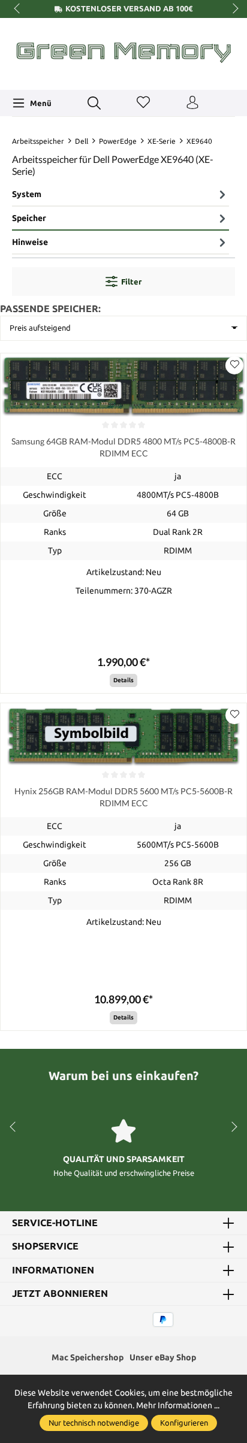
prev (18, 9)
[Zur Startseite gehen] (123, 52)
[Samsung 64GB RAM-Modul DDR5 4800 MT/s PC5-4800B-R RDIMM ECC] (123, 385)
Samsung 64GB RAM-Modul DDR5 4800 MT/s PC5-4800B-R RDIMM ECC (123, 447)
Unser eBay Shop (162, 1357)
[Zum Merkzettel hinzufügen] (234, 365)
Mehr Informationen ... (177, 1405)
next (232, 9)
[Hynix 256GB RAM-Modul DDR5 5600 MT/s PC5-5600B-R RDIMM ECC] (123, 735)
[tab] (120, 195)
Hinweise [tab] (30, 242)
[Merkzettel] (143, 103)
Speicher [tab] (29, 218)
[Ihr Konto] (192, 103)
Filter (131, 281)
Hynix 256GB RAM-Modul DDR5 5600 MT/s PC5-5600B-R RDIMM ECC (123, 797)
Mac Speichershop (87, 1357)
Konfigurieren (184, 1422)
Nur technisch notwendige (94, 1422)
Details (123, 680)
